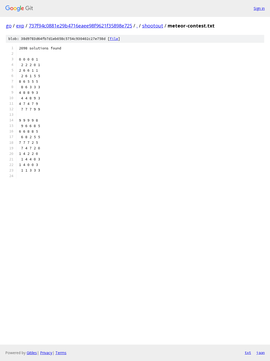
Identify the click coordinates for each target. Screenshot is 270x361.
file (114, 38)
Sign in (259, 8)
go (9, 25)
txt (248, 352)
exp (20, 25)
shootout (152, 25)
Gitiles (32, 352)
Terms (60, 352)
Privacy (46, 352)
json (260, 352)
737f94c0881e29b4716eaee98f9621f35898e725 (80, 25)
